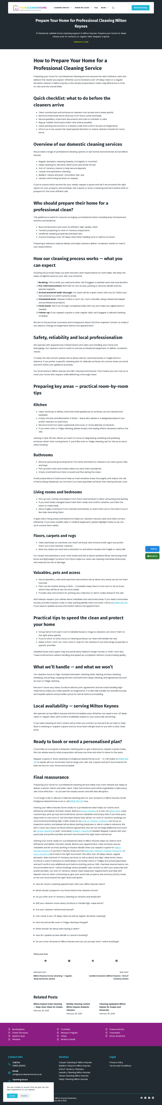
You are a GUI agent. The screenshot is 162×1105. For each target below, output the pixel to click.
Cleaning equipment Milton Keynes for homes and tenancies (112, 1007)
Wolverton (117, 850)
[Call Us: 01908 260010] (9, 1064)
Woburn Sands (68, 1039)
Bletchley (89, 850)
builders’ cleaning (81, 831)
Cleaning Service (61, 8)
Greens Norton (116, 1029)
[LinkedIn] (116, 961)
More (103, 8)
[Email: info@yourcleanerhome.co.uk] (9, 1073)
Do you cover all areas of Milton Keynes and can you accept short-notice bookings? (77, 941)
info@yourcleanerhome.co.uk (27, 1074)
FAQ (96, 8)
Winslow (16, 1039)
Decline (24, 1096)
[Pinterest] (93, 961)
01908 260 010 (121, 602)
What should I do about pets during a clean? (57, 928)
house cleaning (88, 811)
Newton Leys (18, 1036)
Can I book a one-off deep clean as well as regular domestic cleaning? (71, 916)
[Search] (113, 8)
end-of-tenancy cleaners (95, 821)
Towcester (114, 1032)
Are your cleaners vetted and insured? (55, 909)
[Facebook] (45, 961)
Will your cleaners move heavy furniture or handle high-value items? (70, 903)
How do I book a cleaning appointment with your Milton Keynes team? (70, 884)
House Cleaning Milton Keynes (73, 1075)
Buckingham (18, 1029)
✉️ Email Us (152, 556)
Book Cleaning (140, 7)
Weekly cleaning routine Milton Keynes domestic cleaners (78, 1007)
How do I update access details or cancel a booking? (62, 935)
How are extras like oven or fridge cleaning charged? (62, 922)
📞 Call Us (152, 548)
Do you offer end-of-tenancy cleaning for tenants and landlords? (68, 896)
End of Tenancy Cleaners (71, 1069)
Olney (64, 1036)
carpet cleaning (44, 831)
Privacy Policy (116, 1062)
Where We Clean (82, 8)
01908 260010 (19, 1065)
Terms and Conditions (120, 1065)
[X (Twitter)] (69, 961)
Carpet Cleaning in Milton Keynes (75, 1062)
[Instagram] (149, 1098)
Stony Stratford (41, 854)
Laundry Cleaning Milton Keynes (74, 1072)
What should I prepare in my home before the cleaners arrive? (67, 890)
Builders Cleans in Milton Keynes (74, 1065)
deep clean (114, 811)
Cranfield (65, 1029)
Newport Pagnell (103, 850)
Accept (12, 1096)
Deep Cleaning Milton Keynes (73, 1079)
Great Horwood (20, 1032)
